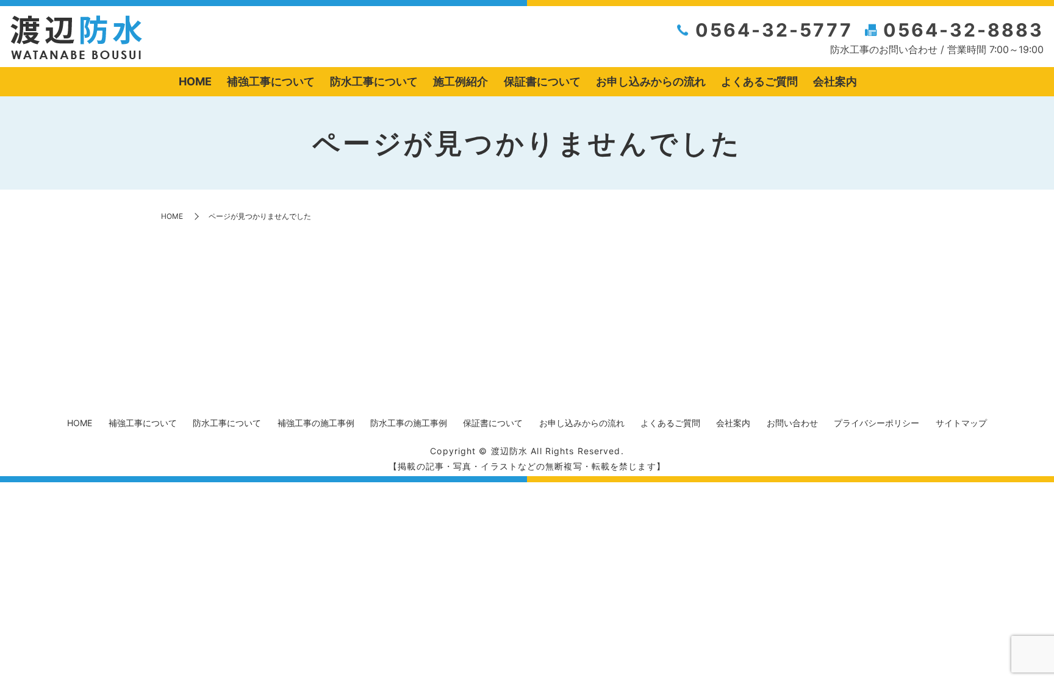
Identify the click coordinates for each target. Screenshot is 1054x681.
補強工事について (271, 81)
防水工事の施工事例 (408, 423)
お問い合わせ (792, 423)
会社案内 (835, 81)
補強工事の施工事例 (316, 423)
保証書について (542, 81)
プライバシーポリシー (876, 423)
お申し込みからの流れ (651, 81)
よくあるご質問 (759, 81)
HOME (195, 81)
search (874, 82)
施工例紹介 (460, 81)
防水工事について (374, 81)
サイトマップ (961, 423)
